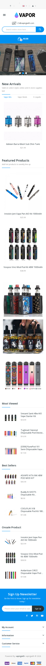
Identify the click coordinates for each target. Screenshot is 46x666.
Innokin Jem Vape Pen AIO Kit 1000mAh (23, 213)
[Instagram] (37, 615)
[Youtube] (42, 615)
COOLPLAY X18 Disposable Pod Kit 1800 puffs (32, 510)
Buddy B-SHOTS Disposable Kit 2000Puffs (28, 493)
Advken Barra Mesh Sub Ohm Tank (23, 144)
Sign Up (38, 608)
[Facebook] (27, 615)
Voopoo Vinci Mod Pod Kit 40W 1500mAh (23, 267)
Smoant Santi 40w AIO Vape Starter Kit (31, 415)
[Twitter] (32, 615)
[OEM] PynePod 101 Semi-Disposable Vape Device (31, 448)
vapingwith (20, 656)
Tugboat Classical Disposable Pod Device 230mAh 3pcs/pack (31, 431)
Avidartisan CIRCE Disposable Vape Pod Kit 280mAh (32, 572)
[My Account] (34, 6)
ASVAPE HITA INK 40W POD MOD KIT (31, 476)
